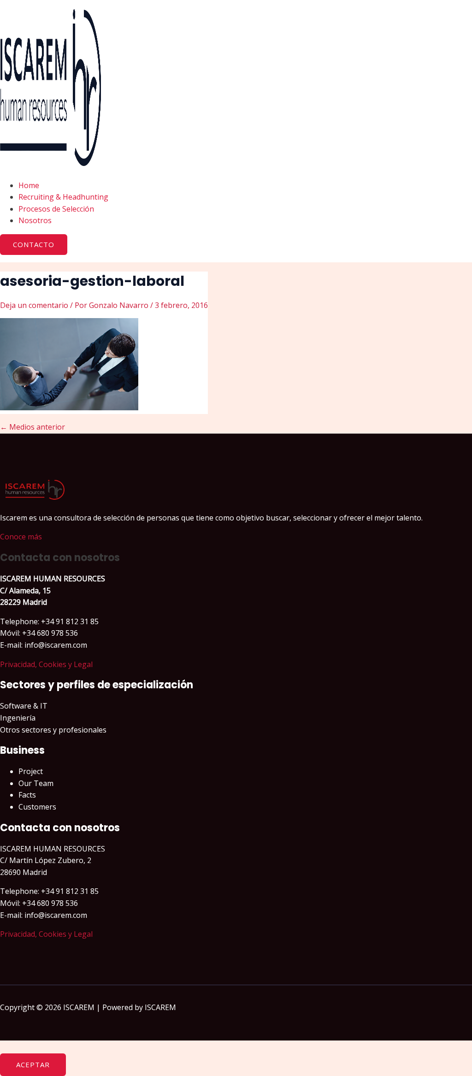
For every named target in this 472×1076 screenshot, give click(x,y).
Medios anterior (32, 427)
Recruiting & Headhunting (63, 197)
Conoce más (21, 537)
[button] (33, 244)
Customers (37, 807)
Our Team (35, 783)
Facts (27, 795)
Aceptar (33, 1064)
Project (30, 771)
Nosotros (35, 220)
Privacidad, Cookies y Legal (46, 664)
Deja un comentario (34, 305)
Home (28, 185)
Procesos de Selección (56, 209)
